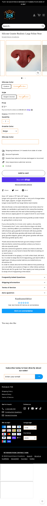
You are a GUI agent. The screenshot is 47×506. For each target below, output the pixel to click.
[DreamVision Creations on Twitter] (36, 408)
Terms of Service (7, 397)
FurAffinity (5, 459)
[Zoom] (38, 73)
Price (4, 103)
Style (4, 92)
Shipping (5, 114)
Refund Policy (6, 394)
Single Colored (9, 97)
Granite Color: (8, 126)
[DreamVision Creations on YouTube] (32, 408)
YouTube (24, 459)
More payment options (23, 185)
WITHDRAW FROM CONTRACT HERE (16, 453)
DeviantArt (15, 459)
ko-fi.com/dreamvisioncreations (11, 501)
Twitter (32, 459)
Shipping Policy (7, 391)
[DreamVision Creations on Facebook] (28, 408)
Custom (6, 86)
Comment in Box (19, 86)
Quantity (5, 117)
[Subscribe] (39, 376)
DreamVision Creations (10, 37)
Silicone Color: (8, 137)
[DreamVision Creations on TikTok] (40, 408)
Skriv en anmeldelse (23, 311)
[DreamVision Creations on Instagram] (25, 408)
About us (37, 456)
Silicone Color (8, 82)
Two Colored (23, 97)
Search (29, 456)
